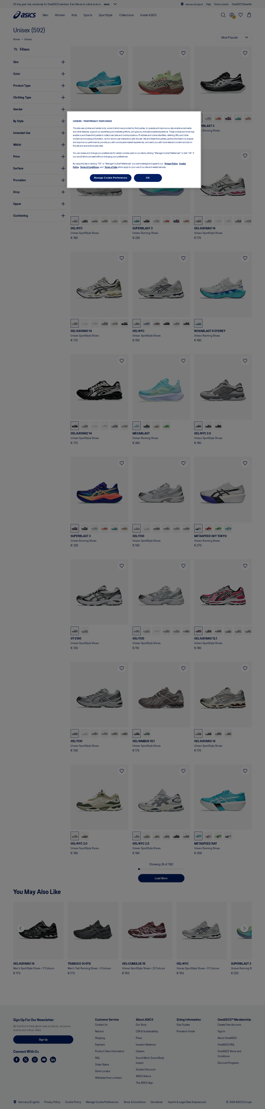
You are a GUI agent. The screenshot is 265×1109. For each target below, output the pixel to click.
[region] (134, 149)
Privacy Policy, (171, 163)
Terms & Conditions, (90, 166)
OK (148, 177)
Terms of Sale (111, 166)
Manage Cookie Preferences (110, 177)
